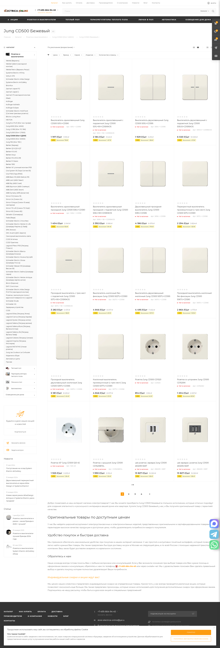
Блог (66, 616)
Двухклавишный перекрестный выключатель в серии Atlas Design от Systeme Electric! (20, 483)
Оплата (42, 612)
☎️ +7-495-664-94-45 (125, 566)
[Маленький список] (194, 47)
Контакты (9, 621)
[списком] (211, 47)
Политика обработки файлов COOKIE (191, 639)
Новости (8, 459)
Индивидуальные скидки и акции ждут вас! (74, 577)
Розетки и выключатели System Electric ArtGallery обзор (23, 551)
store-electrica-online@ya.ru (111, 620)
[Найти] (213, 11)
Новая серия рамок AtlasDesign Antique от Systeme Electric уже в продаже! (20, 498)
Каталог (8, 612)
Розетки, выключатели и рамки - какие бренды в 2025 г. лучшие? (23, 521)
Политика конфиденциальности (166, 622)
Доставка (57, 612)
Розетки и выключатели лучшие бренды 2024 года (23, 536)
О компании (35, 616)
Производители (13, 616)
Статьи (7, 509)
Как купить (25, 612)
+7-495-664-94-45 (46, 10)
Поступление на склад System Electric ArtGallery (19, 469)
